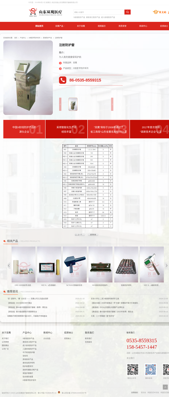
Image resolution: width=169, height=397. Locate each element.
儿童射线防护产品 (29, 349)
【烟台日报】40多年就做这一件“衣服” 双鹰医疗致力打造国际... (115, 303)
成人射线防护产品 (108, 17)
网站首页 (39, 26)
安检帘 (25, 356)
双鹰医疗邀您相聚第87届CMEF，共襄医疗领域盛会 (27, 316)
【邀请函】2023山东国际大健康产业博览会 (107, 307)
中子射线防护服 (29, 352)
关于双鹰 (81, 26)
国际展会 (5, 345)
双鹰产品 (59, 26)
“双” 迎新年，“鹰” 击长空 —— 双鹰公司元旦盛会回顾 (27, 299)
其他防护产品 (47, 38)
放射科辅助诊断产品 (30, 370)
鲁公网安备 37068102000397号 (74, 393)
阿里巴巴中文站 (153, 392)
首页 (15, 38)
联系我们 (89, 332)
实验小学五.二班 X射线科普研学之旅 (105, 299)
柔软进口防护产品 (93, 17)
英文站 (143, 392)
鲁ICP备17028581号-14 (47, 393)
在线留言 (88, 342)
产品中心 (23, 38)
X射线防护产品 (79, 17)
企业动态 (46, 338)
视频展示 (102, 26)
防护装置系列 (28, 366)
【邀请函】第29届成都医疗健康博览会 (22, 312)
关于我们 (5, 338)
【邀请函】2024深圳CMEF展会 (19, 303)
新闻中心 (143, 26)
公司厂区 (5, 349)
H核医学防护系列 (34, 38)
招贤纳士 (164, 26)
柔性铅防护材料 (29, 363)
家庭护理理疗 (28, 373)
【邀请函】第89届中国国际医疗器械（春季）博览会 (27, 307)
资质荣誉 (122, 26)
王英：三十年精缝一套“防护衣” (103, 316)
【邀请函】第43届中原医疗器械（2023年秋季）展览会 (112, 312)
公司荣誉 (5, 342)
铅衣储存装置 (28, 377)
